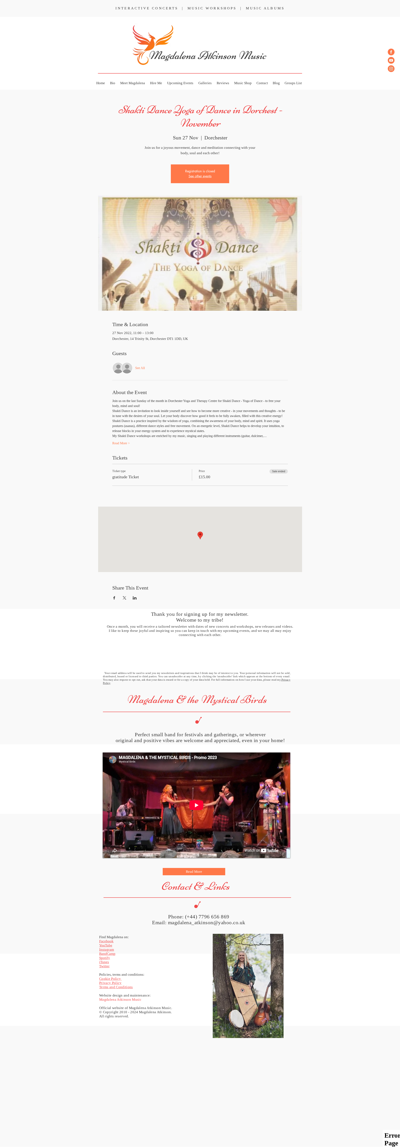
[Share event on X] (124, 598)
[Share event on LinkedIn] (135, 598)
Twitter (104, 966)
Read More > (121, 443)
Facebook (106, 941)
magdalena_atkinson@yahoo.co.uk (206, 922)
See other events (200, 176)
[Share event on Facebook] (114, 598)
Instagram (106, 950)
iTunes (104, 962)
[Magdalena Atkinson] (391, 52)
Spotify (104, 958)
